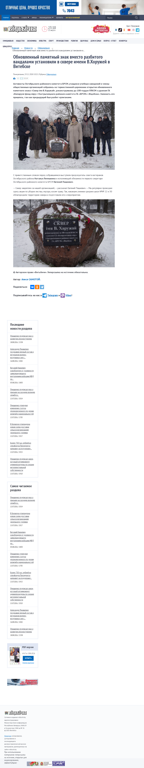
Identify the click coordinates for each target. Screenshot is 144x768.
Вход (128, 26)
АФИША (34, 18)
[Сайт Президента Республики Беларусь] (33, 765)
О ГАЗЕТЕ (24, 18)
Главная (15, 47)
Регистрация (135, 26)
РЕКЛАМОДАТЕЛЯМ (45, 18)
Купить (28, 658)
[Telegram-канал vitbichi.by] (137, 31)
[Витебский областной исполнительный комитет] (46, 765)
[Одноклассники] (37, 287)
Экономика (31, 41)
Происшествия (62, 41)
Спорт (51, 41)
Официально (8, 41)
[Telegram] (42, 287)
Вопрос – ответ (110, 41)
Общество (20, 41)
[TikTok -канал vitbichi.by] (120, 31)
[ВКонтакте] (32, 287)
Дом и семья (96, 41)
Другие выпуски (28, 662)
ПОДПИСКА (15, 18)
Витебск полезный (73, 18)
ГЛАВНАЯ (6, 18)
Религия (74, 41)
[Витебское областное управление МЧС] (58, 765)
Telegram (52, 295)
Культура (42, 41)
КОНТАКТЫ (59, 18)
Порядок (7, 736)
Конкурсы (123, 41)
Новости (28, 47)
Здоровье (84, 41)
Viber (68, 295)
